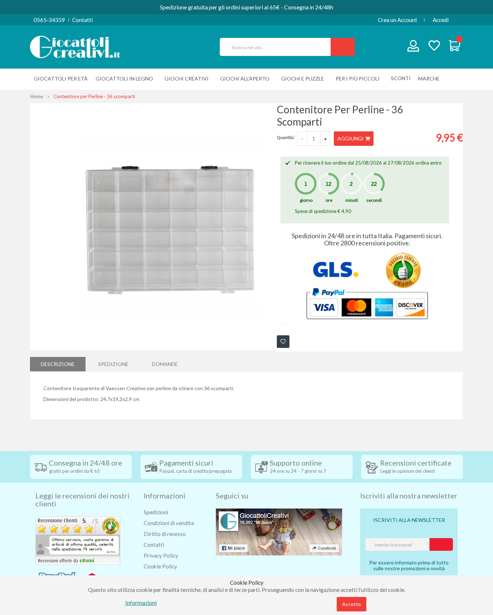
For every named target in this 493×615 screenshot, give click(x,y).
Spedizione (113, 364)
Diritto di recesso (165, 534)
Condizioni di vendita (169, 523)
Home (36, 96)
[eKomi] (77, 540)
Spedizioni (156, 512)
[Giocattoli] (75, 46)
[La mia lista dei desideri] (434, 46)
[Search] (343, 47)
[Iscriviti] (441, 544)
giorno (306, 200)
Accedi (441, 20)
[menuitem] (431, 78)
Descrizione (58, 364)
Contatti (82, 20)
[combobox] (278, 47)
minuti (351, 200)
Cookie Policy (160, 566)
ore (329, 200)
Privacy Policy (161, 555)
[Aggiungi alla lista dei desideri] (283, 341)
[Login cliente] (413, 47)
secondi (374, 200)
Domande (165, 364)
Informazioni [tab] (165, 496)
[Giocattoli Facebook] (279, 531)
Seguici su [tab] (232, 496)
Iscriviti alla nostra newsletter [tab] (408, 496)
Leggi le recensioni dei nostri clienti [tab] (82, 499)
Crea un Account (397, 20)
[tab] (58, 364)
